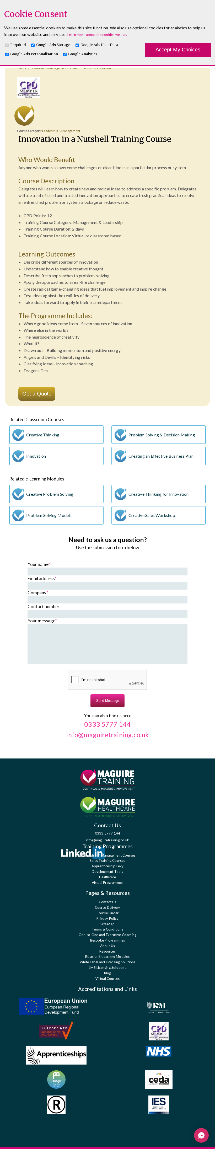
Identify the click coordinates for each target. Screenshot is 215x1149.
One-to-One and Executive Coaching (108, 935)
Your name (39, 564)
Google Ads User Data (99, 45)
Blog (107, 973)
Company (38, 592)
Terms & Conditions (107, 929)
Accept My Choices (177, 49)
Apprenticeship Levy (108, 866)
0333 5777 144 (107, 833)
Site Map (107, 924)
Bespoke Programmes (107, 940)
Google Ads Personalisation (34, 54)
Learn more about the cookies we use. (97, 35)
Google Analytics (82, 54)
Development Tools (107, 871)
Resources (107, 951)
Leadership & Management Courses (107, 855)
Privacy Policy (107, 918)
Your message (42, 620)
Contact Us (107, 902)
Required (18, 45)
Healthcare (107, 877)
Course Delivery (107, 907)
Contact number (44, 606)
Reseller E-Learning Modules (107, 956)
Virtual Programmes (107, 882)
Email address (42, 578)
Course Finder (107, 913)
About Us (107, 946)
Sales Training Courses (107, 860)
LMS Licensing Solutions (107, 967)
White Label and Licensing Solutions (108, 962)
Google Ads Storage (53, 45)
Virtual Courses (107, 978)
